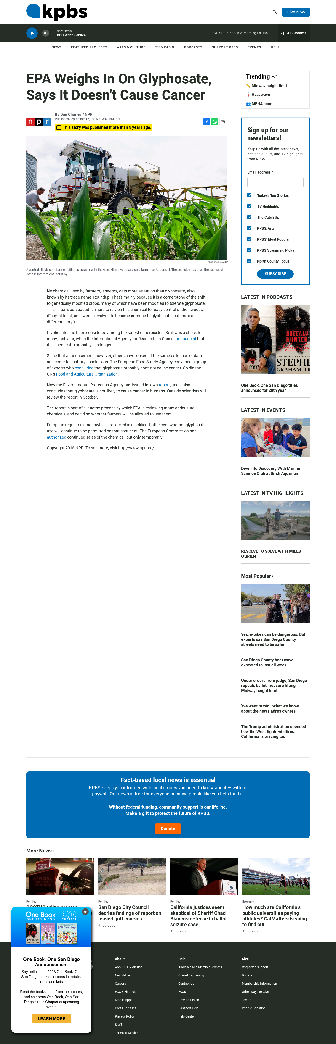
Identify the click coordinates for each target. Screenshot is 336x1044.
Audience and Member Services (200, 967)
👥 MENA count (260, 103)
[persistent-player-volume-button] (46, 33)
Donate (168, 828)
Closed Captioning (191, 975)
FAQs (182, 992)
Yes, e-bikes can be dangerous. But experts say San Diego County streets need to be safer (273, 639)
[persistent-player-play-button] (32, 33)
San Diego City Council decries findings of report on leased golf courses (129, 913)
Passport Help (188, 1008)
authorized (56, 437)
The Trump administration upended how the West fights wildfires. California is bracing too (273, 731)
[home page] (56, 12)
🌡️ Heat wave (258, 94)
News (56, 47)
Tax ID (246, 1000)
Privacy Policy (125, 1016)
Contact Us (186, 983)
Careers (120, 983)
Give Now (296, 12)
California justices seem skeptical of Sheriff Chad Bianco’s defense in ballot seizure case (198, 916)
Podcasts (193, 47)
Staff (118, 1024)
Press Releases (125, 1008)
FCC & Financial (126, 992)
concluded (84, 368)
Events (254, 47)
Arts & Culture (131, 47)
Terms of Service (126, 1033)
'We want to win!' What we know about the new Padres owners (270, 708)
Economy (248, 901)
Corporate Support (255, 967)
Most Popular (256, 576)
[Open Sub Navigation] (65, 47)
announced (186, 338)
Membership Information (259, 983)
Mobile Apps (123, 1000)
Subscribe (275, 273)
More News (39, 851)
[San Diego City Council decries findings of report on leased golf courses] (132, 876)
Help (275, 47)
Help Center (186, 1016)
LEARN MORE (51, 1018)
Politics (31, 901)
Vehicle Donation (254, 1008)
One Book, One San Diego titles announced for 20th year (269, 388)
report (164, 384)
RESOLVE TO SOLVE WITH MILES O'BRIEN (271, 554)
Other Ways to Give (255, 992)
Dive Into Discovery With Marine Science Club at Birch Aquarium (270, 471)
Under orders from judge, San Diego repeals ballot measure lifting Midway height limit (274, 685)
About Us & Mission (128, 967)
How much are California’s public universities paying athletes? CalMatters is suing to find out (274, 916)
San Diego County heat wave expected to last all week (267, 662)
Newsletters (123, 975)
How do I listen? (189, 1000)
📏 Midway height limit (266, 85)
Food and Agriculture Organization (87, 374)
